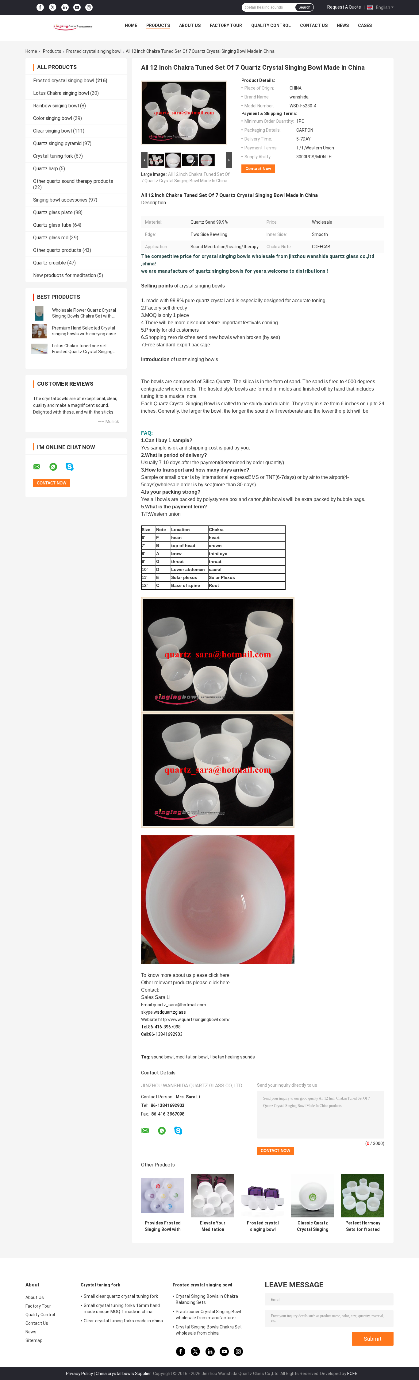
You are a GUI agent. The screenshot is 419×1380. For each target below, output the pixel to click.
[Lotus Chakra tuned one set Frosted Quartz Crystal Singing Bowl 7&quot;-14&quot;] (39, 348)
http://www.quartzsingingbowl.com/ (194, 1019)
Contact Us (314, 25)
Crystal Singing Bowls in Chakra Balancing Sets (207, 1299)
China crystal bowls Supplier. (124, 1373)
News (343, 25)
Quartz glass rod (50, 238)
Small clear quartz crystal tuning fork (121, 1296)
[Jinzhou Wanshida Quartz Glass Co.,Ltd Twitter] (53, 7)
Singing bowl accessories (60, 200)
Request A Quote (344, 7)
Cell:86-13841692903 (162, 1034)
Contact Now (258, 168)
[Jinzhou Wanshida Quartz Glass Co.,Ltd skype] (73, 467)
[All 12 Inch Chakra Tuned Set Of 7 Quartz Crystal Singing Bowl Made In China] (184, 114)
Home (131, 25)
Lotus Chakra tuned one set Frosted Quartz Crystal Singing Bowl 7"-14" (82, 351)
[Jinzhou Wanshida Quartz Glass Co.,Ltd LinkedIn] (65, 7)
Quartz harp (45, 169)
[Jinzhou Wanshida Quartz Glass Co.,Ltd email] (40, 467)
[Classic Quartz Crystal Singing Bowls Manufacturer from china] (312, 1195)
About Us (190, 25)
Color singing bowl (52, 118)
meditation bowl (192, 1056)
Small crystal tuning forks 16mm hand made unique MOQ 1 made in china (122, 1308)
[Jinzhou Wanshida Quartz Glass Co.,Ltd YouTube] (77, 7)
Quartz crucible (49, 263)
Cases (365, 25)
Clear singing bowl (52, 131)
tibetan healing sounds (232, 1056)
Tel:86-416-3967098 (161, 1026)
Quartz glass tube (52, 225)
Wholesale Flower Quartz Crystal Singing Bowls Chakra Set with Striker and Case (84, 316)
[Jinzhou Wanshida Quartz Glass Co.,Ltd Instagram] (88, 7)
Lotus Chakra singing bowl (61, 93)
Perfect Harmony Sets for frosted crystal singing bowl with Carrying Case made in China (362, 1226)
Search (304, 7)
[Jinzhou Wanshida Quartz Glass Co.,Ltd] (72, 27)
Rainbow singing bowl (56, 106)
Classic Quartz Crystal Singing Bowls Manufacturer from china (313, 1226)
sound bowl (162, 1056)
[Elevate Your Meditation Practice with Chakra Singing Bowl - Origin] (212, 1195)
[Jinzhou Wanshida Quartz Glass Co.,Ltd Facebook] (40, 7)
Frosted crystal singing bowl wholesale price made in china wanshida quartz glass (263, 1226)
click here (219, 975)
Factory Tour (226, 25)
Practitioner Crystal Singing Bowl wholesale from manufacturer (208, 1314)
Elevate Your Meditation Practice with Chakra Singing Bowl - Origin (213, 1226)
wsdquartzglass (170, 1012)
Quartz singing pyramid (57, 143)
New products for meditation (64, 275)
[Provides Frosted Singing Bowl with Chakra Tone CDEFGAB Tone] (162, 1195)
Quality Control (271, 25)
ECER (352, 1373)
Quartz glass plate (53, 212)
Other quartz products (57, 250)
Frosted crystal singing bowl (93, 51)
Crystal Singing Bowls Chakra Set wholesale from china (209, 1330)
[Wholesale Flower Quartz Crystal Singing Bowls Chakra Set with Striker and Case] (39, 313)
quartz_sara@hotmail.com (179, 1004)
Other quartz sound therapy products (73, 181)
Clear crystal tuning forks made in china (123, 1320)
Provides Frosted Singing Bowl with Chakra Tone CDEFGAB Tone (163, 1226)
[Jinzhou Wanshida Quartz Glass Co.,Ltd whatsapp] (57, 467)
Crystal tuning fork (53, 156)
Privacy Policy (79, 1373)
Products (158, 25)
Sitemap (34, 1340)
